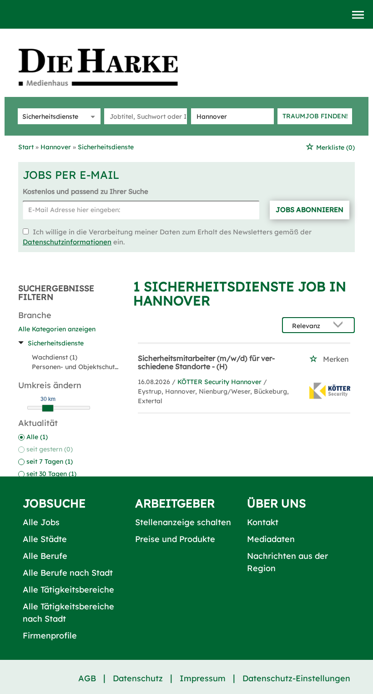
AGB (87, 678)
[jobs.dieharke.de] (108, 67)
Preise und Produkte (175, 539)
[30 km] (48, 408)
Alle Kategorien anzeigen (57, 329)
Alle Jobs (41, 522)
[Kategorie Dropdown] (91, 116)
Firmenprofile (50, 635)
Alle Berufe (45, 556)
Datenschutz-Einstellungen (296, 678)
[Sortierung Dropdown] (340, 325)
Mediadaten (271, 539)
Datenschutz (138, 678)
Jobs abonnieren (309, 209)
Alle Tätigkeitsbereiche (68, 589)
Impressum (203, 678)
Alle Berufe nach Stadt (68, 572)
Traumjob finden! (315, 116)
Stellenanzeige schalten (183, 522)
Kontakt (262, 522)
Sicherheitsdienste (56, 343)
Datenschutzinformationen (67, 242)
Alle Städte (45, 539)
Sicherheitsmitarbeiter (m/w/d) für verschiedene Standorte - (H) (206, 362)
